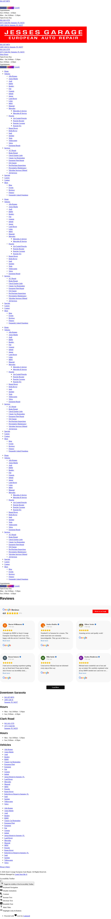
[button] (5, 64)
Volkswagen (13, 141)
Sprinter (11, 136)
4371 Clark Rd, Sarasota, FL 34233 (12, 23)
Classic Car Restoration (17, 158)
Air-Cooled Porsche (20, 118)
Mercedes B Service (20, 113)
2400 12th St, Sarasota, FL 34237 (11, 25)
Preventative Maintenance (17, 168)
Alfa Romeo (13, 76)
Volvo (11, 143)
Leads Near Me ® (21, 874)
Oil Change (13, 163)
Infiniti (11, 94)
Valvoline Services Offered (18, 170)
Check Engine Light (16, 155)
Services (7, 148)
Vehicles (7, 74)
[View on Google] (5, 625)
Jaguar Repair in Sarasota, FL (14, 777)
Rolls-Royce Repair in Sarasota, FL (16, 794)
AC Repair (12, 150)
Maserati (12, 106)
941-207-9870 (5, 1)
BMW (11, 84)
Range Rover (13, 128)
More (6, 183)
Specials (7, 175)
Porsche (11, 116)
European (7, 767)
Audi (10, 81)
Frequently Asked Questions (18, 195)
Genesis (11, 91)
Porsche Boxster (18, 121)
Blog (10, 185)
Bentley (11, 86)
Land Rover (13, 99)
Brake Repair (13, 153)
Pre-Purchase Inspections (17, 165)
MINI (11, 103)
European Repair (14, 146)
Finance (11, 193)
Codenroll (26, 916)
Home (6, 71)
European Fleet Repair (16, 160)
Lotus (11, 101)
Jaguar (11, 96)
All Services (13, 173)
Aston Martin (13, 79)
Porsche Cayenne (19, 123)
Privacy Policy (5, 867)
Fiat (10, 89)
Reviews (12, 190)
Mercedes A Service (20, 111)
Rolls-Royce (13, 131)
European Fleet (9, 764)
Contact (7, 180)
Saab (10, 133)
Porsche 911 (17, 126)
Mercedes (12, 108)
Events (11, 188)
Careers (7, 178)
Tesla (10, 138)
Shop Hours (4, 54)
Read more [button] (6, 641)
